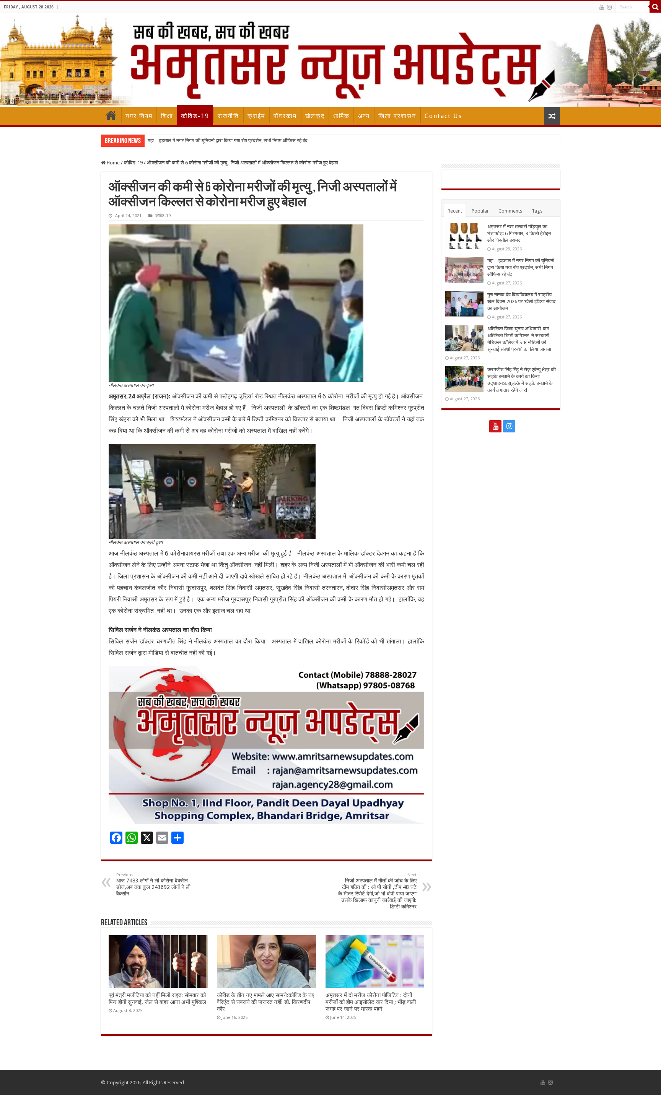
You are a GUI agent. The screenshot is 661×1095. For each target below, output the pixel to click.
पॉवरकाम (285, 116)
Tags (537, 211)
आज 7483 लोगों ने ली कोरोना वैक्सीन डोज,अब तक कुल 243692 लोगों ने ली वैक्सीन (153, 884)
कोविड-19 (195, 116)
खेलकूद (315, 116)
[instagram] (609, 7)
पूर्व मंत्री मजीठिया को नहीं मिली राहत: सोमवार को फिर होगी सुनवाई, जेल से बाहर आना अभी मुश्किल (157, 999)
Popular (480, 211)
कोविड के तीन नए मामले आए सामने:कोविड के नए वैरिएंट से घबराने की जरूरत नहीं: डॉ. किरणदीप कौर (265, 1002)
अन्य (364, 116)
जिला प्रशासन (397, 116)
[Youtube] (602, 7)
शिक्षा (167, 116)
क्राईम (256, 116)
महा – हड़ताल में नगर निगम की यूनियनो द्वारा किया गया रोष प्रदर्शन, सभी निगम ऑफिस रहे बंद (228, 140)
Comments (510, 211)
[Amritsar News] (330, 60)
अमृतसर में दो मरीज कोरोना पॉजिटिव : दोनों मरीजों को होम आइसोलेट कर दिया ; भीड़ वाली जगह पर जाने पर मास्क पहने (371, 1002)
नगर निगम (139, 116)
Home (111, 115)
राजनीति (228, 116)
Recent (455, 211)
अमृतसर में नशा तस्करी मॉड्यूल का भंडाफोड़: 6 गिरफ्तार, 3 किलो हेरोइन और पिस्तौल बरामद (519, 233)
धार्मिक (341, 116)
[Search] (655, 7)
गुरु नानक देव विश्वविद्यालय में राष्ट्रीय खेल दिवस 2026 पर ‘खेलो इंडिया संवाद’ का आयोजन (521, 301)
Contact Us (443, 116)
